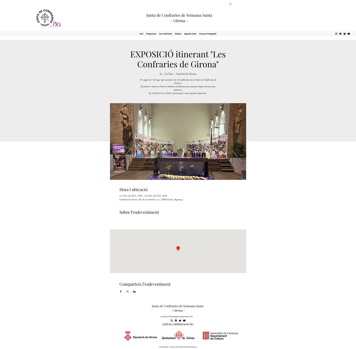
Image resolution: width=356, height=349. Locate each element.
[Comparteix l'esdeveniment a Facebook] (120, 291)
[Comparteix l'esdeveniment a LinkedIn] (134, 291)
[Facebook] (340, 33)
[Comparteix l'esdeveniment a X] (127, 291)
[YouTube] (348, 33)
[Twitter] (344, 33)
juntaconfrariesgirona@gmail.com (177, 316)
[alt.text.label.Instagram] (336, 33)
